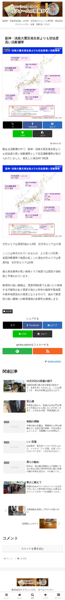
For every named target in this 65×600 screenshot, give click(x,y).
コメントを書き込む (32, 548)
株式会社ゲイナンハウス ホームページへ (32, 589)
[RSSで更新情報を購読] (47, 351)
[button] (42, 133)
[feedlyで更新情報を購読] (17, 351)
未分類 (9, 311)
